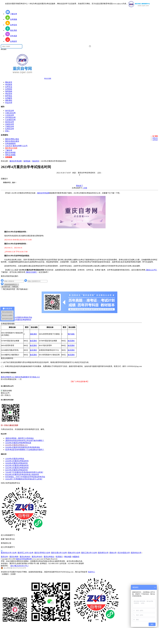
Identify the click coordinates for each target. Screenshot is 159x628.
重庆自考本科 (25, 557)
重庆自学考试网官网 (24, 559)
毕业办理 (8, 103)
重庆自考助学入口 (8, 377)
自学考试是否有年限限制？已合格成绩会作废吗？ (24, 449)
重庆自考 (4, 557)
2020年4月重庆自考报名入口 (16, 445)
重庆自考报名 (49, 557)
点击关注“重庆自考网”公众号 (16, 146)
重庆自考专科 (37, 557)
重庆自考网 (13, 557)
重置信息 (15, 287)
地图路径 (75, 557)
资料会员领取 (10, 155)
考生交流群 (47, 78)
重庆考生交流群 (11, 148)
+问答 (85, 188)
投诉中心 (91, 572)
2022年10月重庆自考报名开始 (21, 317)
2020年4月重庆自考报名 (14, 459)
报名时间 (35, 161)
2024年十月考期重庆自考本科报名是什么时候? (23, 479)
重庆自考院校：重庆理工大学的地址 (19, 438)
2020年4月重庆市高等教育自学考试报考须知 (22, 447)
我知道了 (79, 186)
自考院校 (8, 89)
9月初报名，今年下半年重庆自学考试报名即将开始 (25, 477)
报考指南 (8, 91)
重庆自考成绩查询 (22, 377)
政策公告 (155, 138)
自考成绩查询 (10, 143)
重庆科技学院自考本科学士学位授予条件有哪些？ (24, 440)
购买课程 (33, 341)
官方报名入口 (34, 377)
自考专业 (8, 87)
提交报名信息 (6, 287)
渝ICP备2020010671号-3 (19, 566)
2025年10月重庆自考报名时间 (17, 465)
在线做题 (8, 157)
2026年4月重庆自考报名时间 (16, 463)
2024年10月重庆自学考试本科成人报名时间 (22, 474)
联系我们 (59, 557)
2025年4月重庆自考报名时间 (16, 470)
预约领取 (71, 334)
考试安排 (8, 93)
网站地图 (67, 557)
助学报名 (8, 96)
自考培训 (155, 140)
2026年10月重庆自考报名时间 (17, 461)
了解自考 (8, 150)
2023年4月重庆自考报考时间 (20, 320)
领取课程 (8, 100)
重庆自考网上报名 (12, 139)
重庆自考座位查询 (12, 141)
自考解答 (8, 98)
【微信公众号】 (151, 270)
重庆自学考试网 (16, 161)
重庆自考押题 (10, 152)
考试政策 (8, 84)
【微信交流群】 (31, 272)
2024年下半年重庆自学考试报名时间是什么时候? (24, 472)
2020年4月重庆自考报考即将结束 (18, 443)
